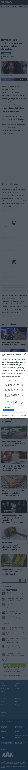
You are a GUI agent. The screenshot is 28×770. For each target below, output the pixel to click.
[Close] (25, 354)
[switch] (22, 385)
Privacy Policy (22, 415)
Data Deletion (5, 415)
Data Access (14, 415)
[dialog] (14, 385)
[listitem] (14, 381)
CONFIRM (8, 410)
